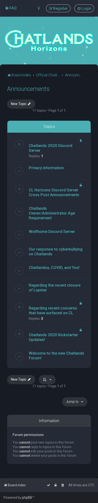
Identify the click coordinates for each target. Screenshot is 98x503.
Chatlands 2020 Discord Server (50, 148)
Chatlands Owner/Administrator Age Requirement (52, 213)
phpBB (27, 497)
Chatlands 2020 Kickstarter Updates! (53, 337)
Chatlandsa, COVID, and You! (54, 267)
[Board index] (49, 40)
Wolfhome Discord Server (52, 231)
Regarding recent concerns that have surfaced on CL (53, 310)
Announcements (28, 88)
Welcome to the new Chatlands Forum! (56, 355)
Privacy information (46, 167)
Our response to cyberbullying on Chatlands (56, 251)
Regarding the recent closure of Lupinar (54, 287)
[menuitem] (11, 7)
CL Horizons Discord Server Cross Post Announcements (54, 192)
